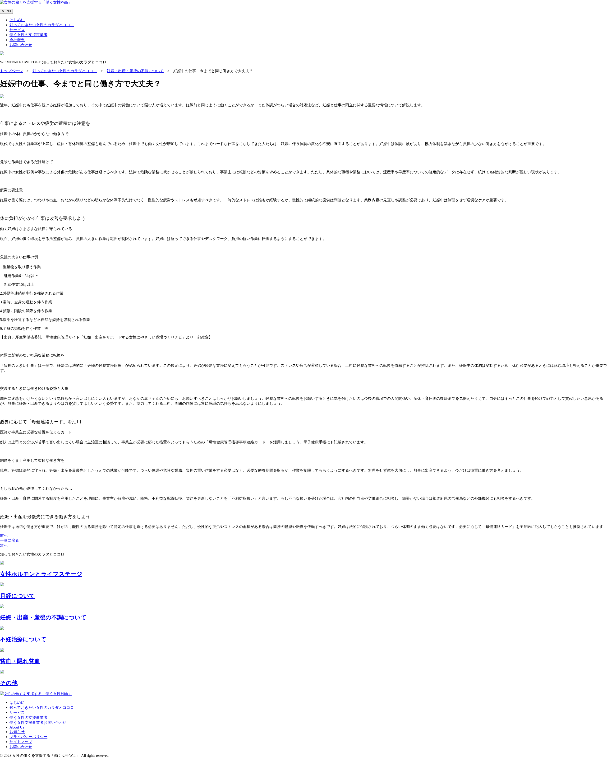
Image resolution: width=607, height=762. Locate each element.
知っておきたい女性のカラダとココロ (41, 25)
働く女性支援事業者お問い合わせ (37, 722)
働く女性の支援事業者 (28, 35)
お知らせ (17, 732)
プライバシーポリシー (28, 737)
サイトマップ (20, 742)
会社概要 (17, 40)
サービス (17, 30)
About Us (16, 727)
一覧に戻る (9, 540)
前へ (4, 535)
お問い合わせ (20, 45)
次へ (4, 545)
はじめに (17, 20)
